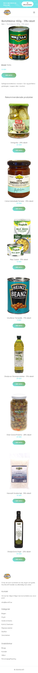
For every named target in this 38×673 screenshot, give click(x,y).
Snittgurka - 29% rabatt (19, 143)
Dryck (3, 617)
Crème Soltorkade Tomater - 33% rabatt (19, 201)
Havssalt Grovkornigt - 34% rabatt (19, 493)
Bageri (3, 613)
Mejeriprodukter (6, 628)
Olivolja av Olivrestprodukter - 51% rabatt (19, 376)
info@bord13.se (6, 602)
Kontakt (4, 652)
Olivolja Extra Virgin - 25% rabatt (19, 552)
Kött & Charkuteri (7, 624)
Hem (3, 24)
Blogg (3, 648)
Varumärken (5, 635)
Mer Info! (8, 75)
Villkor (3, 655)
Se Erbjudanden (27, 3)
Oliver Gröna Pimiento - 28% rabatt (19, 435)
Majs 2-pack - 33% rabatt (19, 259)
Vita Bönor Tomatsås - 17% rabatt (19, 318)
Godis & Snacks (6, 621)
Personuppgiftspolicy (8, 659)
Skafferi (4, 632)
